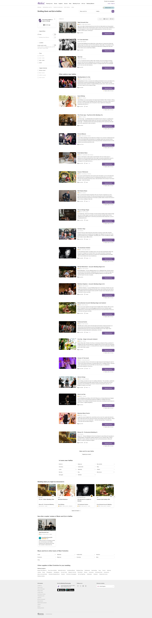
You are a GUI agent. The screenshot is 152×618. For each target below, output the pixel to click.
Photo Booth (80, 572)
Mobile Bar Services (62, 570)
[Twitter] (80, 586)
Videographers (56, 572)
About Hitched (40, 601)
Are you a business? (41, 599)
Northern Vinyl (81, 229)
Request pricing (108, 33)
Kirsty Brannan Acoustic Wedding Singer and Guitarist (92, 303)
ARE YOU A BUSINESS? (109, 1)
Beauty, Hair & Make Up (42, 570)
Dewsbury (61, 466)
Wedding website (41, 607)
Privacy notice (40, 590)
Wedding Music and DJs (47, 7)
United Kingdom (102, 586)
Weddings (39, 7)
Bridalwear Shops (79, 570)
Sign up (112, 3)
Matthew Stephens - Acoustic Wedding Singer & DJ (91, 284)
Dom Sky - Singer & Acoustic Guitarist (87, 339)
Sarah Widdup (81, 96)
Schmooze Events (82, 322)
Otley (39, 559)
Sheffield (79, 474)
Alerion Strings (81, 377)
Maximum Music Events (84, 413)
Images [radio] (106, 18)
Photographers (49, 572)
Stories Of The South (83, 358)
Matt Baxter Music (82, 191)
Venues (55, 3)
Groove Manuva (82, 134)
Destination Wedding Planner (54, 574)
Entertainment (87, 570)
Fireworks (63, 574)
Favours (103, 570)
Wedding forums (76, 3)
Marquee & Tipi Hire (72, 572)
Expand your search (86, 454)
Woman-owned (42, 70)
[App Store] (61, 590)
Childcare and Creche (103, 574)
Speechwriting (94, 570)
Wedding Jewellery (41, 576)
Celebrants (95, 574)
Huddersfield (80, 466)
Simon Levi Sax (81, 394)
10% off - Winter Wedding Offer (46, 499)
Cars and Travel (64, 572)
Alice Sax (80, 57)
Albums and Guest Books (42, 574)
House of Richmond (83, 172)
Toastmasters (89, 574)
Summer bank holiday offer (103, 499)
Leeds (60, 469)
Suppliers (61, 3)
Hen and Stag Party (81, 574)
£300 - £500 (41, 60)
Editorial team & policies (42, 602)
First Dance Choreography (71, 574)
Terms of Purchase (41, 588)
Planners (85, 572)
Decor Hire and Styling (52, 570)
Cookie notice (40, 592)
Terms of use (40, 587)
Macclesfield (99, 464)
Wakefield (80, 469)
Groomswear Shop (98, 572)
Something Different (71, 570)
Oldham (98, 469)
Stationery (109, 570)
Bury (79, 472)
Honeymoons (106, 572)
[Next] (114, 496)
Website (90, 3)
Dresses (66, 3)
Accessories (91, 572)
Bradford (60, 464)
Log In (109, 3)
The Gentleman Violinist (84, 248)
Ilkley (98, 466)
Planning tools (49, 3)
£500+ (40, 62)
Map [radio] (112, 18)
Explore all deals (75, 510)
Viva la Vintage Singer (83, 210)
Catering (39, 572)
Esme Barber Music (83, 153)
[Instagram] (86, 586)
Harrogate (61, 474)
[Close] (54, 19)
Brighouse (80, 464)
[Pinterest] (83, 586)
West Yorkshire (67, 7)
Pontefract (40, 557)
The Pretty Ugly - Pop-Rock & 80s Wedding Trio (90, 115)
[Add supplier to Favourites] (74, 23)
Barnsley (60, 472)
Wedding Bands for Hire (84, 77)
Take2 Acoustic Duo (83, 22)
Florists (43, 572)
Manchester (99, 472)
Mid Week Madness (63, 499)
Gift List (83, 3)
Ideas (70, 3)
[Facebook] (78, 586)
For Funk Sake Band (83, 39)
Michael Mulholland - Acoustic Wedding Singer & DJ (91, 266)
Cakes (99, 570)
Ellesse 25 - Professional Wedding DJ (87, 432)
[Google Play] (70, 590)
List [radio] (101, 18)
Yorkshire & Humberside (58, 7)
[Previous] (37, 496)
